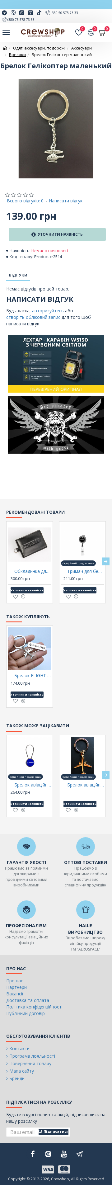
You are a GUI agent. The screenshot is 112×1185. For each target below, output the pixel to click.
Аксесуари (81, 48)
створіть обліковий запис (33, 317)
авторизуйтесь (48, 311)
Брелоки (17, 54)
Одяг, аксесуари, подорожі (39, 48)
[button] (6, 561)
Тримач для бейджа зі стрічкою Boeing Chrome (85, 571)
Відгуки (18, 275)
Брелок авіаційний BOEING (32, 785)
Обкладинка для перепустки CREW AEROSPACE (32, 571)
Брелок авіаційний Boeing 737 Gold (85, 785)
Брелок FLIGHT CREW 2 (32, 675)
